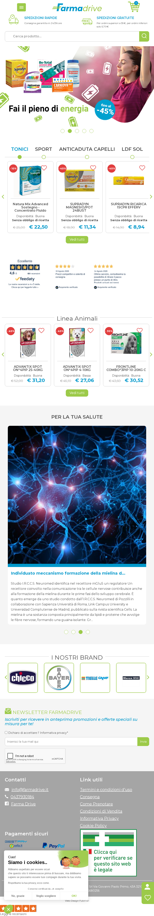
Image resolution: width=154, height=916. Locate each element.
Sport (43, 149)
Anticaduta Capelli (87, 149)
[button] (63, 131)
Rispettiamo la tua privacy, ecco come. (29, 883)
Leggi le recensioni (13, 914)
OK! (74, 895)
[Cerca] (144, 36)
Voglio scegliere (46, 895)
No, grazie (17, 895)
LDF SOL (132, 149)
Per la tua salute (77, 417)
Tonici (19, 149)
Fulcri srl (84, 900)
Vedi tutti (77, 239)
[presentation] (3, 197)
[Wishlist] (148, 898)
